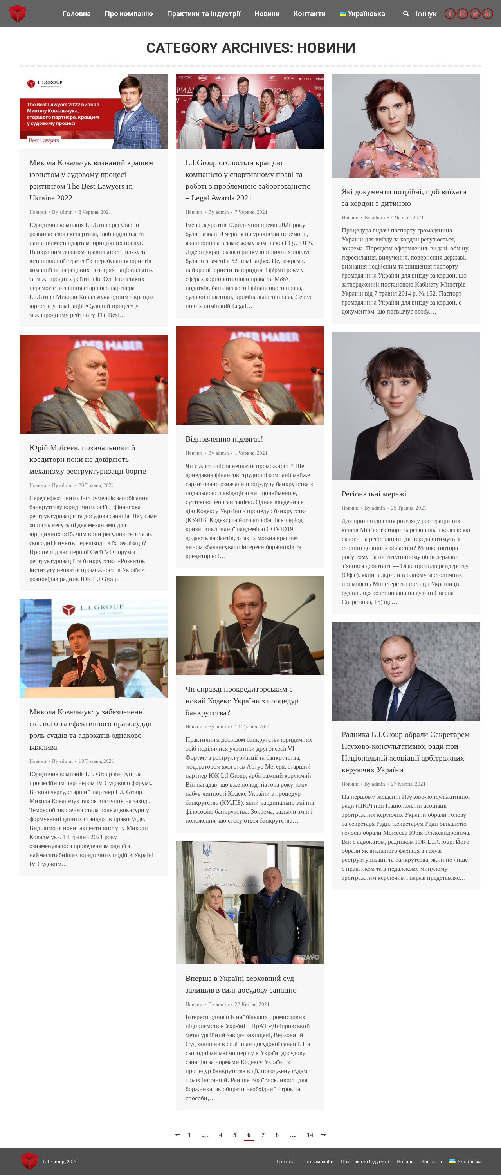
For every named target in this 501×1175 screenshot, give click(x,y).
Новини (37, 212)
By (62, 212)
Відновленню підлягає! (224, 438)
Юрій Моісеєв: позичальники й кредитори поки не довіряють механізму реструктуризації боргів (87, 459)
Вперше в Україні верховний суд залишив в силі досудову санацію (241, 984)
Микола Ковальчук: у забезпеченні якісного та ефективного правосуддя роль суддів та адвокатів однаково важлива (90, 729)
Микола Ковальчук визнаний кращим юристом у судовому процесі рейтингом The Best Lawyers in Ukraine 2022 (91, 180)
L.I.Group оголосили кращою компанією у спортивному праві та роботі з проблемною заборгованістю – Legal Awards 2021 (248, 180)
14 (310, 1135)
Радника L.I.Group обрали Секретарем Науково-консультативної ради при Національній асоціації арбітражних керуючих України (406, 752)
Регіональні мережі (374, 493)
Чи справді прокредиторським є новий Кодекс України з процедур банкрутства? (242, 701)
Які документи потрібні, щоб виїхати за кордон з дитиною (404, 197)
